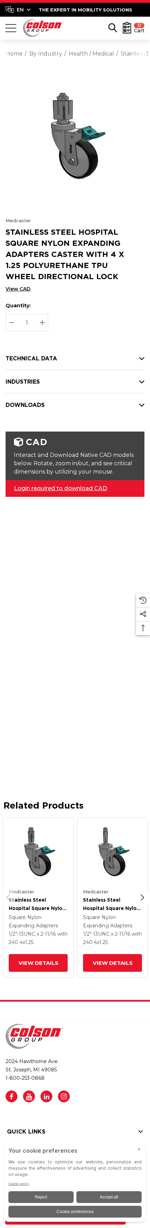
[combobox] (18, 10)
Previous (8, 897)
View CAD (18, 289)
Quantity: (18, 305)
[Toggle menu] (10, 28)
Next (142, 897)
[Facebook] (11, 1096)
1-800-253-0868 (25, 1078)
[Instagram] (64, 1096)
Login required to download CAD (60, 488)
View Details (38, 963)
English (18, 10)
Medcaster (18, 220)
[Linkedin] (46, 1096)
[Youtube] (29, 1096)
